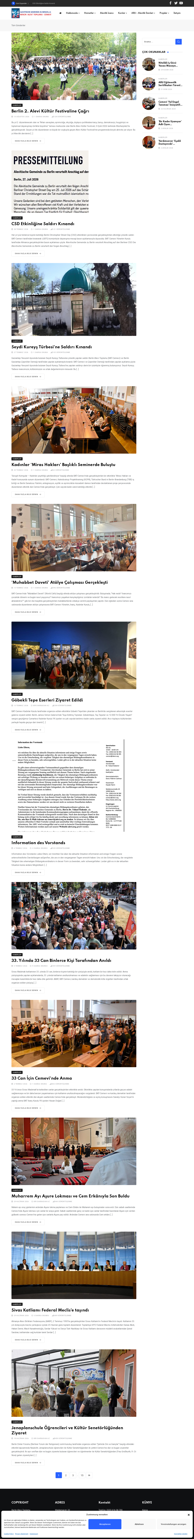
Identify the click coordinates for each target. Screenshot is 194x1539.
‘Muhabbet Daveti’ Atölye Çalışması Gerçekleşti (59, 583)
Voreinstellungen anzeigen (173, 1524)
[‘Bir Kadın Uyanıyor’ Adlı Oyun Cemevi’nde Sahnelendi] (148, 122)
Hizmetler (89, 13)
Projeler (163, 13)
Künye (145, 1510)
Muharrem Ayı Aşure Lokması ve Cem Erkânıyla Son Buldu (70, 1196)
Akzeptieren (105, 1524)
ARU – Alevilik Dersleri (142, 13)
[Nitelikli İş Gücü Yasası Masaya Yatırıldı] (148, 64)
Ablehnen (139, 1524)
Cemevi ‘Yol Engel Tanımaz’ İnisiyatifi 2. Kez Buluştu (169, 105)
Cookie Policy (9, 1534)
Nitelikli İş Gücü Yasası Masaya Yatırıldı (167, 66)
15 (82, 1475)
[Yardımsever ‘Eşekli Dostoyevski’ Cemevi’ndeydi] (148, 142)
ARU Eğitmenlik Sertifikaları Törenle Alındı (170, 85)
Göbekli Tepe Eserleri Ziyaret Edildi (47, 700)
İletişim (177, 13)
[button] (188, 1514)
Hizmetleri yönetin (180, 1534)
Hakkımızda (72, 13)
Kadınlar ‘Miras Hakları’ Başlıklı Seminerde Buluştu (51, 3)
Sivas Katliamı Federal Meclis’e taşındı (50, 1310)
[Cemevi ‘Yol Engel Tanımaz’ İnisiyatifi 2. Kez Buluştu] (148, 103)
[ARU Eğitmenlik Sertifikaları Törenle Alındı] (148, 83)
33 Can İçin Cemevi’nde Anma (41, 1078)
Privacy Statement (21, 1534)
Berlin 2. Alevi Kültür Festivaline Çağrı (50, 111)
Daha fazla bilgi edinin (26, 141)
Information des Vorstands (38, 843)
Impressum (34, 1534)
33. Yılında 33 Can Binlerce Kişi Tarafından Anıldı (61, 961)
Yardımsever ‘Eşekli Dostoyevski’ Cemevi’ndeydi (169, 144)
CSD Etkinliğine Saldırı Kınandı (42, 224)
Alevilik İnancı (107, 13)
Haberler (162, 59)
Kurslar (121, 13)
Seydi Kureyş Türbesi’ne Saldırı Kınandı (51, 347)
